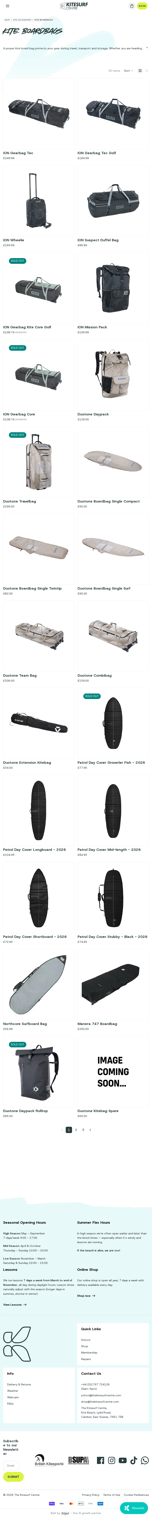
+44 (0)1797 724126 (95, 1384)
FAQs (10, 1403)
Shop (84, 1346)
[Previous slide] (13, 201)
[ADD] (64, 139)
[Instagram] (112, 1460)
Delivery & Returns (19, 1384)
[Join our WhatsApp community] (145, 1460)
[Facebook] (100, 1460)
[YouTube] (123, 1460)
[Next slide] (64, 201)
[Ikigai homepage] (65, 1513)
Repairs (86, 1359)
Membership (89, 1352)
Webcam (13, 1397)
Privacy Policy (90, 1495)
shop (7, 20)
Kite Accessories (22, 20)
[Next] (90, 1129)
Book (142, 6)
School (85, 1340)
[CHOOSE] (138, 139)
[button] (128, 70)
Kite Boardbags (44, 20)
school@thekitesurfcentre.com (101, 1395)
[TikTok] (134, 1460)
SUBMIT (13, 1477)
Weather (12, 1391)
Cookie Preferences (136, 1495)
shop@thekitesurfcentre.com (100, 1401)
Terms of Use (111, 1495)
